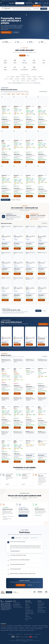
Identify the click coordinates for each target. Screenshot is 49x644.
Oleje (19, 5)
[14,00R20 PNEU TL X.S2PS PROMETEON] (42, 435)
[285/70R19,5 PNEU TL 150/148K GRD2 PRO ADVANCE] (18, 169)
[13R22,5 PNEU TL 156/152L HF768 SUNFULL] (6, 435)
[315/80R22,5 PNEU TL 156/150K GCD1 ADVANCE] (18, 100)
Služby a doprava (26, 537)
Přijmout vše (44, 8)
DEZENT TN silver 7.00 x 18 (6, 236)
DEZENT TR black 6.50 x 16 (18, 288)
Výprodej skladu (3, 625)
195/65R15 (18, 76)
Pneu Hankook (21, 628)
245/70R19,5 (42, 78)
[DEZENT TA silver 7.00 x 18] (30, 229)
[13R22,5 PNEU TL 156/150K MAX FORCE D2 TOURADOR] (30, 401)
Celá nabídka (44, 356)
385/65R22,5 (23, 78)
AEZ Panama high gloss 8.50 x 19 (42, 237)
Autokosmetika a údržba (29, 610)
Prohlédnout (38, 310)
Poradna (26, 615)
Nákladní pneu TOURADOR (13, 630)
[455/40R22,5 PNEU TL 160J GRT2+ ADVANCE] (6, 169)
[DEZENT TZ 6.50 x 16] (42, 256)
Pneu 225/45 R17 (15, 627)
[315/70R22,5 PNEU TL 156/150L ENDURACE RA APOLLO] (18, 362)
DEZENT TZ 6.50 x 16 (41, 262)
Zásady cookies (28, 9)
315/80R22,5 (11, 78)
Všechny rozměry (10, 628)
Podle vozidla (23, 5)
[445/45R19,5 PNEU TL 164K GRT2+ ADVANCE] (42, 134)
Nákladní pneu (20, 625)
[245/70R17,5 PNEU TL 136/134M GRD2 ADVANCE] (30, 134)
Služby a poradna (29, 5)
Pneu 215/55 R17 (21, 627)
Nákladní (7, 5)
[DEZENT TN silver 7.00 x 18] (6, 229)
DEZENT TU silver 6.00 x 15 (18, 262)
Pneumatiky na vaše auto (27, 625)
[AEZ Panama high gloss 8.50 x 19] (42, 229)
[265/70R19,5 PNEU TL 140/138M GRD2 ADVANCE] (18, 134)
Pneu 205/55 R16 (3, 627)
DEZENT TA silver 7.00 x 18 (30, 236)
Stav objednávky (30, 0)
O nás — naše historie (28, 618)
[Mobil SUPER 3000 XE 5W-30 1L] (18, 331)
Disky (16, 5)
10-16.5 (18, 80)
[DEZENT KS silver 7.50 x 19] (30, 256)
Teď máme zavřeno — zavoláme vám (30, 3)
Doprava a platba (35, 0)
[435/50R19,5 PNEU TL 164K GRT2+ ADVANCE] (30, 169)
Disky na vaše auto (35, 625)
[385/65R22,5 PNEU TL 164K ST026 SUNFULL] (18, 435)
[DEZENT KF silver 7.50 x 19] (6, 256)
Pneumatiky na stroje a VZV (29, 613)
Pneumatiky (3, 5)
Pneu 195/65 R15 (9, 627)
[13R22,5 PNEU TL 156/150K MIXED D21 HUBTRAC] (6, 401)
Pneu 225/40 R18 (39, 627)
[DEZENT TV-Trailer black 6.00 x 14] (30, 281)
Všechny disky (44, 223)
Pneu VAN (15, 625)
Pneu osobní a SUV (10, 625)
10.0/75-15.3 (33, 80)
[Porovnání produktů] (45, 3)
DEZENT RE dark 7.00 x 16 (42, 288)
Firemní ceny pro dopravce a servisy (6, 120)
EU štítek (3, 114)
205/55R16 (12, 76)
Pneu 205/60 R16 (33, 627)
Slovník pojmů (27, 616)
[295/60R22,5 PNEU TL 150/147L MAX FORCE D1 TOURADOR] (6, 134)
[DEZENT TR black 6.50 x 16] (18, 281)
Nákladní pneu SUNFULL (22, 630)
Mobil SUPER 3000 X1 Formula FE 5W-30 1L (41, 338)
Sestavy (44, 310)
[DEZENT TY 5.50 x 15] (6, 281)
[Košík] (47, 3)
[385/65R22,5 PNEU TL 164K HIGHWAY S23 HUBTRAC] (18, 401)
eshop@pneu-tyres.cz (42, 0)
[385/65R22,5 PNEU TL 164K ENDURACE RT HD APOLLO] (6, 362)
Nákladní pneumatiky (28, 602)
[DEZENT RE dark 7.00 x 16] (42, 281)
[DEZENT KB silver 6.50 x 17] (18, 229)
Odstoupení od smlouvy (41, 610)
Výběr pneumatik (18, 537)
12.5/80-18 (23, 80)
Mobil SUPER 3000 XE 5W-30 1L (18, 338)
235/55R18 (34, 76)
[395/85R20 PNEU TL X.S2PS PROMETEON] (30, 435)
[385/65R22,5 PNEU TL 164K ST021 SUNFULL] (42, 100)
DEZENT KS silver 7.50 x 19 (30, 262)
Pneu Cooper (27, 628)
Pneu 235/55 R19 (3, 628)
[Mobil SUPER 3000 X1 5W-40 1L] (30, 331)
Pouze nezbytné (36, 8)
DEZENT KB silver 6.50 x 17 (18, 236)
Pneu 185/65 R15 (27, 627)
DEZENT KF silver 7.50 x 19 (6, 262)
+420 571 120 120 (29, 2)
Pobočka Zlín (15, 0)
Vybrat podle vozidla (5, 32)
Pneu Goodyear (15, 628)
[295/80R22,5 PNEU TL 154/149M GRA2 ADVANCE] (42, 169)
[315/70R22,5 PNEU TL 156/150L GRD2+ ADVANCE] (30, 100)
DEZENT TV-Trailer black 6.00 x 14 (30, 288)
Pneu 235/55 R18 (45, 627)
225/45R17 (23, 76)
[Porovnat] (10, 127)
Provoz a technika (34, 537)
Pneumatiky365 (8, 601)
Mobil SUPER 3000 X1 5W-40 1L (30, 338)
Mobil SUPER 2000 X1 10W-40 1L (6, 338)
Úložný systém (27, 607)
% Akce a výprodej (36, 5)
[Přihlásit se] (43, 3)
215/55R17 (29, 76)
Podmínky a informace (41, 602)
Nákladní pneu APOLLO (30, 630)
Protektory (27, 604)
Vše (13, 537)
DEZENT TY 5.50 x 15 (5, 288)
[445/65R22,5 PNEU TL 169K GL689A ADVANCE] (42, 362)
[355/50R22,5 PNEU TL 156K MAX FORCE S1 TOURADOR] (42, 401)
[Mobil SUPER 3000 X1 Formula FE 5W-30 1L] (42, 331)
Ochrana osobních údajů (41, 607)
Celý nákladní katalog (43, 91)
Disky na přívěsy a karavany (43, 625)
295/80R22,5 (35, 78)
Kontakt (47, 0)
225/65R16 (40, 76)
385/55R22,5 (29, 78)
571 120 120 (16, 32)
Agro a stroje (12, 5)
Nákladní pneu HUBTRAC (5, 630)
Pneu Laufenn (32, 628)
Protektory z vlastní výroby (16, 199)
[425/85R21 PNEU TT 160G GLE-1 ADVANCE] (30, 362)
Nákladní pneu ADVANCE (39, 628)
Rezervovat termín (38, 515)
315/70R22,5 (17, 78)
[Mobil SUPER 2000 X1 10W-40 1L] (6, 331)
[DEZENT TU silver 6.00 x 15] (18, 256)
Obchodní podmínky (41, 604)
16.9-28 (28, 80)
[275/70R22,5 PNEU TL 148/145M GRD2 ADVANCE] (6, 100)
